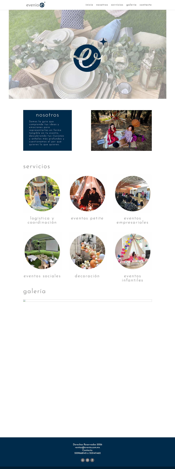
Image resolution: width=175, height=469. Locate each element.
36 (105, 423)
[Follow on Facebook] (92, 460)
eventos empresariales (133, 220)
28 (89, 423)
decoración (87, 276)
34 (101, 423)
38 (109, 423)
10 (53, 423)
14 (61, 423)
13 (59, 423)
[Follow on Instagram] (87, 460)
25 (83, 423)
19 (71, 423)
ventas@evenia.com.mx (87, 447)
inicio (89, 5)
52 (138, 423)
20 (73, 423)
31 (95, 423)
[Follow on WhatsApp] (83, 460)
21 (75, 423)
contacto (146, 5)
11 (55, 423)
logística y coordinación (42, 220)
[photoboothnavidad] (87, 301)
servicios (117, 5)
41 (115, 423)
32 (97, 423)
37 (107, 423)
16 (65, 423)
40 (113, 423)
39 (111, 423)
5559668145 (80, 453)
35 (103, 423)
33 (99, 423)
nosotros (102, 5)
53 (140, 423)
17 (67, 423)
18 (69, 423)
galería (131, 5)
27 (87, 423)
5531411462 (95, 453)
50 (134, 423)
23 (79, 423)
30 (93, 423)
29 (91, 423)
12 (57, 423)
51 (136, 423)
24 (81, 423)
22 (77, 423)
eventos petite (87, 218)
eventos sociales (42, 276)
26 (85, 423)
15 (63, 423)
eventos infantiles (132, 278)
